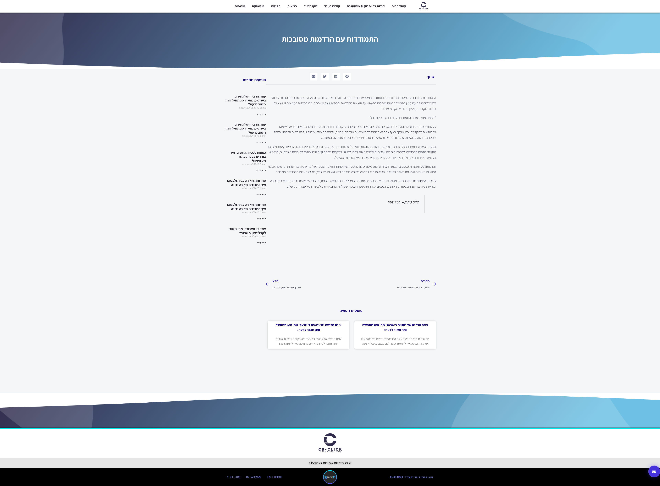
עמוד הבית (399, 6)
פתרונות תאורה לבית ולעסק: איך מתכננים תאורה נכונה (246, 183)
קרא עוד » (261, 114)
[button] (347, 76)
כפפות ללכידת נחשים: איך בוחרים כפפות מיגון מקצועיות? (248, 157)
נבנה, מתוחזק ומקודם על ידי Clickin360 (411, 477)
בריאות (292, 6)
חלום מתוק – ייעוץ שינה (403, 202)
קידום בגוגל (332, 6)
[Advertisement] (351, 244)
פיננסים (240, 6)
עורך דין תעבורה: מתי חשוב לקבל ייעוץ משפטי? (247, 231)
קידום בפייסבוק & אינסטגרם (366, 6)
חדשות (275, 6)
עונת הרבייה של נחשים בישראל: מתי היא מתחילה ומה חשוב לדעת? (245, 100)
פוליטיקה (258, 6)
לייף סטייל (310, 6)
